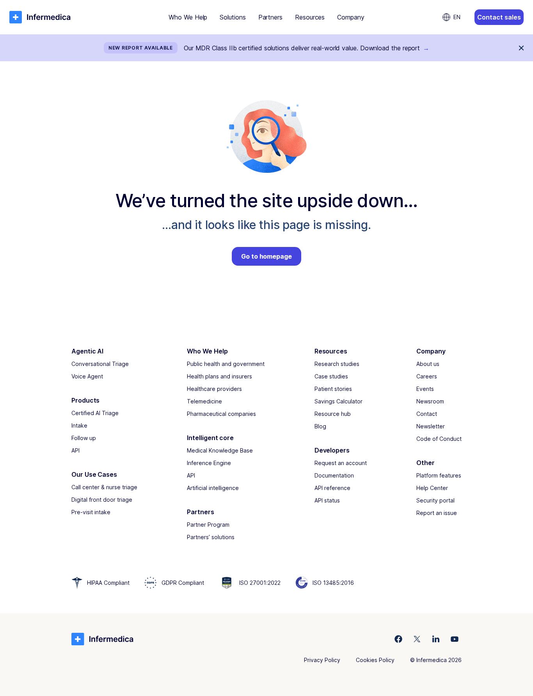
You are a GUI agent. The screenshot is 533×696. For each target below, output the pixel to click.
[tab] (187, 17)
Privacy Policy (322, 660)
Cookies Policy (375, 660)
